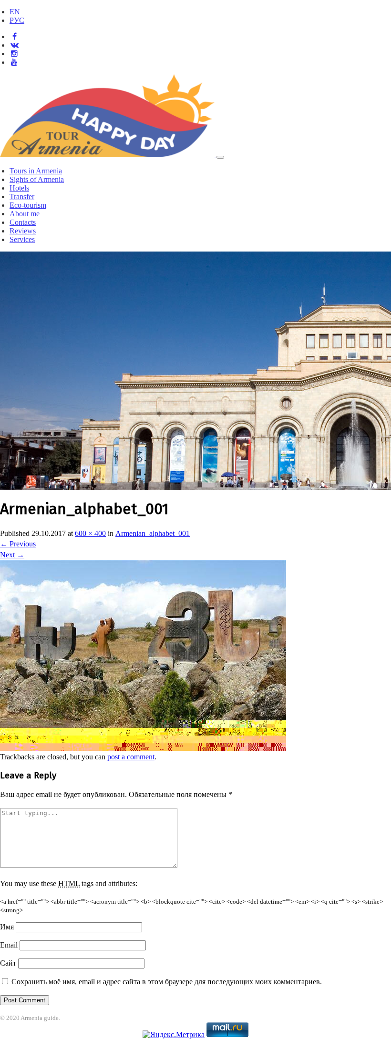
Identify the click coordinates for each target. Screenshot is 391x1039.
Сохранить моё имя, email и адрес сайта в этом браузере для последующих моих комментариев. (166, 982)
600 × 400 (90, 533)
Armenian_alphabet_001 (152, 533)
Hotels (19, 188)
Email (9, 945)
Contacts (23, 222)
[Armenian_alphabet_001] (143, 748)
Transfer (22, 196)
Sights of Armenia (37, 179)
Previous (18, 544)
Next (12, 555)
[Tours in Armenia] (108, 155)
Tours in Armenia (36, 171)
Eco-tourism (28, 205)
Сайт (8, 963)
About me (25, 214)
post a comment (130, 757)
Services (22, 239)
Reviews (23, 231)
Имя (7, 927)
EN (15, 12)
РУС (17, 20)
